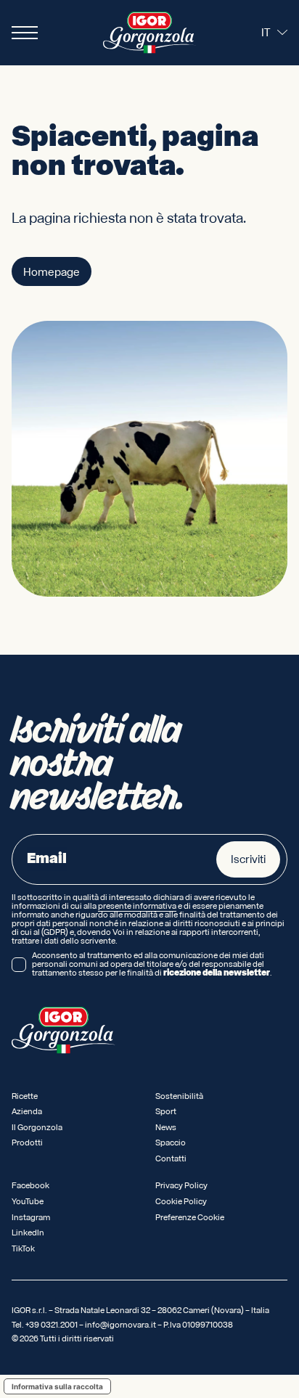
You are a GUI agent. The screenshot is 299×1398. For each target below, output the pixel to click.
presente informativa (137, 906)
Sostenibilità (179, 1096)
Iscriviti (248, 859)
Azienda (27, 1112)
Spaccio (170, 1143)
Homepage (51, 272)
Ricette (25, 1096)
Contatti (171, 1159)
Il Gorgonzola (37, 1128)
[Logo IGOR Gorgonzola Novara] (149, 33)
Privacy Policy (181, 1186)
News (165, 1128)
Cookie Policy (181, 1202)
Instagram (31, 1218)
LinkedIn (28, 1233)
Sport (165, 1112)
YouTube (28, 1202)
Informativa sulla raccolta (57, 1386)
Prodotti (27, 1143)
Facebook (30, 1186)
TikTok (23, 1249)
